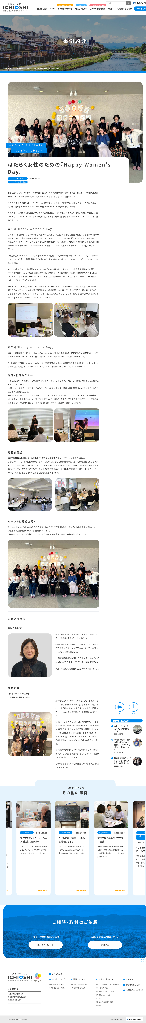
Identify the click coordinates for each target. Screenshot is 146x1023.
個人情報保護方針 (116, 1019)
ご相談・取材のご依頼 (134, 990)
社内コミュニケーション (103, 995)
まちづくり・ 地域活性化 (18, 182)
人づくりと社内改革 (98, 7)
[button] (2, 848)
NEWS (52, 9)
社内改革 (99, 998)
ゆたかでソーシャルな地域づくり (81, 984)
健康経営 (99, 1005)
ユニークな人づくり (102, 988)
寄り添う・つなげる (65, 7)
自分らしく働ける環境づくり (104, 1002)
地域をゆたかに (81, 7)
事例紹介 (111, 9)
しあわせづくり (18, 178)
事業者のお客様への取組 (57, 988)
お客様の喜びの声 (124, 9)
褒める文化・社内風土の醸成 (105, 991)
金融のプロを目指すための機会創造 (107, 984)
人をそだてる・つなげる (78, 988)
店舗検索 (105, 945)
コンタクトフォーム (45, 945)
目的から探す (42, 9)
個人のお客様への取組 (56, 984)
